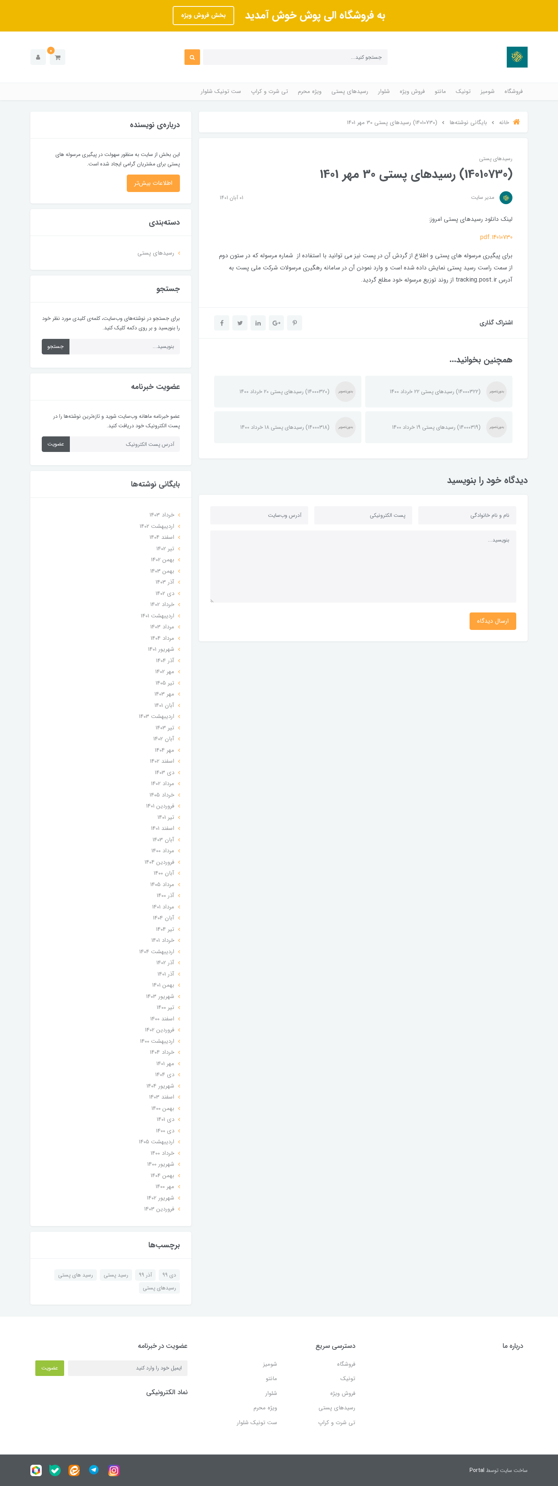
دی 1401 (165, 1119)
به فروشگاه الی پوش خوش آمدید (313, 15)
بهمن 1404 (162, 1175)
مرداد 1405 (162, 884)
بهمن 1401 (163, 985)
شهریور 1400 (160, 1164)
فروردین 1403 (159, 1209)
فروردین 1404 (159, 862)
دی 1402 (165, 593)
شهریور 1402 (160, 1198)
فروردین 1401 (160, 806)
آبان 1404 (163, 917)
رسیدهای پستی (349, 91)
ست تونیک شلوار (221, 91)
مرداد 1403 (162, 626)
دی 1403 (164, 772)
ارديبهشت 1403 (156, 716)
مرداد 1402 (162, 783)
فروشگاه (513, 91)
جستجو (55, 346)
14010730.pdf (496, 237)
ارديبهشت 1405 (156, 1141)
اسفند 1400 (162, 1018)
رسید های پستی (75, 1275)
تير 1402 (165, 548)
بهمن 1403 (162, 571)
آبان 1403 (163, 839)
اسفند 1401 (162, 828)
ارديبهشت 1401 (157, 615)
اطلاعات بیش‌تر (153, 183)
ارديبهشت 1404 (156, 951)
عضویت (55, 444)
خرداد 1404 (162, 1052)
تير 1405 (165, 683)
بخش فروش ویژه (203, 15)
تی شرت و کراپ (269, 91)
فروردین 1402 (159, 1029)
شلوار (384, 91)
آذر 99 (145, 1275)
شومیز (488, 91)
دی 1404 (164, 1074)
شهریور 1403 (160, 996)
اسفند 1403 (161, 1097)
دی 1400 (165, 1130)
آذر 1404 (165, 660)
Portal (477, 1470)
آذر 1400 (165, 895)
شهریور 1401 (161, 649)
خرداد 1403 (162, 514)
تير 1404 (165, 929)
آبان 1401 (164, 705)
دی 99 (169, 1275)
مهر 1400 (165, 1186)
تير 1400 (165, 1007)
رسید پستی (116, 1275)
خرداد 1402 (162, 604)
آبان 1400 (164, 873)
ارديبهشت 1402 (157, 526)
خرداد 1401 (162, 940)
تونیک (463, 91)
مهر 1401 (165, 1063)
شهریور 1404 (160, 1086)
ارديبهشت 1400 (157, 1041)
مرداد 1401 (163, 906)
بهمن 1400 (162, 1108)
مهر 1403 (164, 694)
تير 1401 (166, 817)
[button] (57, 57)
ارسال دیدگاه (493, 621)
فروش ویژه (412, 91)
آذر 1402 (165, 962)
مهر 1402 (164, 671)
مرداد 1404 (162, 638)
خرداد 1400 (162, 1153)
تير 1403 (165, 727)
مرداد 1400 (162, 850)
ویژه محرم (310, 91)
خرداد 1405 (162, 795)
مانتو (440, 91)
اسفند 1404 (162, 537)
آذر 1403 (165, 582)
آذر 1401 (166, 974)
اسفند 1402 (162, 761)
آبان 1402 (163, 738)
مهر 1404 (164, 750)
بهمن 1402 (162, 559)
